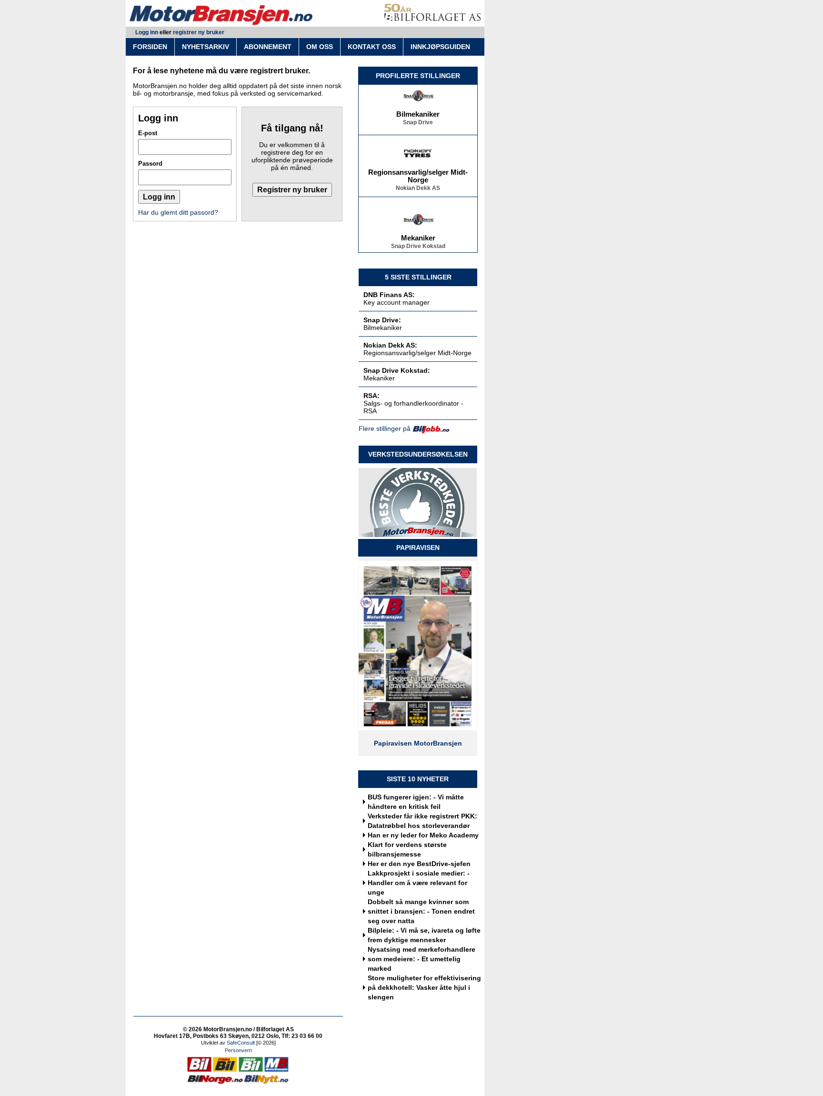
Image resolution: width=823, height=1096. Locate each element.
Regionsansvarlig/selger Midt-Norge (418, 171)
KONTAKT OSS (372, 46)
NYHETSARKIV (205, 46)
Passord (150, 163)
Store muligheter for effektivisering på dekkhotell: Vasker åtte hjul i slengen (424, 987)
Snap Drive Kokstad (418, 241)
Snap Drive (418, 117)
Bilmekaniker (418, 109)
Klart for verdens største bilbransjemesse (407, 849)
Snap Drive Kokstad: (396, 370)
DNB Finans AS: (389, 295)
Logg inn (146, 32)
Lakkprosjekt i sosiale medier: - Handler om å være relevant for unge (419, 882)
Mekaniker (418, 233)
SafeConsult (241, 1043)
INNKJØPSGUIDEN (440, 46)
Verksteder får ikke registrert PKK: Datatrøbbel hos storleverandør (422, 820)
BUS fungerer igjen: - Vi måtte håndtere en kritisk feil (416, 801)
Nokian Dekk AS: (390, 345)
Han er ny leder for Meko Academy (423, 835)
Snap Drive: (382, 320)
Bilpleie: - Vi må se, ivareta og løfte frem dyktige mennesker (424, 935)
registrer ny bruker (198, 32)
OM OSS (319, 46)
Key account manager (396, 302)
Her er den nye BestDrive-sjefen (419, 863)
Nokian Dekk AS (418, 183)
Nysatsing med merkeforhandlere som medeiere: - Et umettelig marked (421, 959)
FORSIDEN (150, 46)
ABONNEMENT (267, 46)
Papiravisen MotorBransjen (418, 743)
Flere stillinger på (385, 428)
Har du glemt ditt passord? (178, 212)
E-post (147, 133)
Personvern (238, 1050)
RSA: (371, 395)
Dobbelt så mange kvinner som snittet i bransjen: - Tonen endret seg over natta (421, 911)
